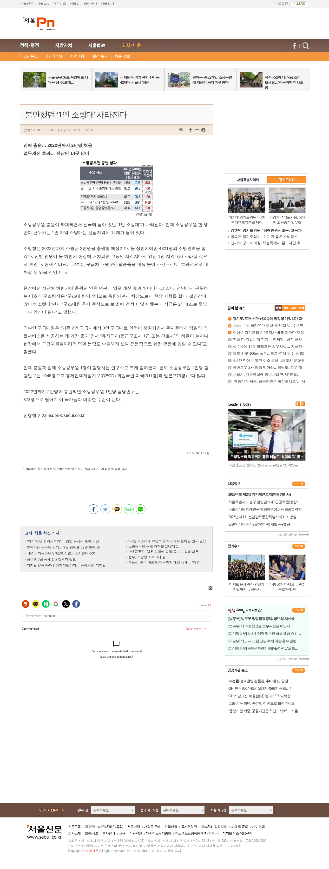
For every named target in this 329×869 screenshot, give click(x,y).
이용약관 (135, 833)
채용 (122, 833)
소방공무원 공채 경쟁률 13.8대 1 (153, 546)
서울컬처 (107, 3)
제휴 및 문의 (239, 827)
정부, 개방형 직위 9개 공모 (148, 557)
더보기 (298, 483)
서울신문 (26, 3)
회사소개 (74, 833)
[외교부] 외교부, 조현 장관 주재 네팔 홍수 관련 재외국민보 (271, 641)
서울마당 (133, 827)
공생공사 (90, 3)
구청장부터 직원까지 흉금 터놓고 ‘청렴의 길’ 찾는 (266, 457)
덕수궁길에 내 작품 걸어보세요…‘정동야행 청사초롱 (284, 82)
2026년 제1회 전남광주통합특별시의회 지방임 (262, 517)
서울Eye (43, 3)
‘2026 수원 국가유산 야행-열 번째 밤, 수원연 (268, 325)
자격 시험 (78, 56)
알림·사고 (91, 833)
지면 (102, 827)
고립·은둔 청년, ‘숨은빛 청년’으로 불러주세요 (261, 703)
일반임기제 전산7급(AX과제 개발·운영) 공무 (260, 524)
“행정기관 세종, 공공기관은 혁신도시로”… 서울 (263, 711)
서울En (75, 3)
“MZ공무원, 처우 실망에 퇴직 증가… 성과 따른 (163, 552)
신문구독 (74, 827)
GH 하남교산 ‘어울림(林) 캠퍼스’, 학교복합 (259, 696)
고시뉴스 (30, 56)
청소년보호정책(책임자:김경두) (196, 833)
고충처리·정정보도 (214, 827)
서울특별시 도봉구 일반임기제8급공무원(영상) (262, 502)
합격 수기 (100, 56)
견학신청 (170, 827)
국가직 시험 (54, 56)
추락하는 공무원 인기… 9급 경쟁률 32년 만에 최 (63, 547)
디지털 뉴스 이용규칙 (237, 833)
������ (298, 546)
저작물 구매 (152, 827)
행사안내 (108, 833)
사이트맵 (258, 827)
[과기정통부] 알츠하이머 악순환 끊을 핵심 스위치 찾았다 (270, 633)
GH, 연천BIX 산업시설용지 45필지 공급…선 (260, 688)
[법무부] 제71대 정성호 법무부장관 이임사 (259, 626)
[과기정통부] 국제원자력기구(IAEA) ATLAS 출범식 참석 (268, 648)
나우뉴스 (59, 3)
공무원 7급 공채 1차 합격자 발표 (51, 559)
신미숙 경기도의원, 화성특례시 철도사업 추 (266, 243)
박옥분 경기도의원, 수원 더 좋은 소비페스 (264, 236)
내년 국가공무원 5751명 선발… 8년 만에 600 (61, 553)
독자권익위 (189, 827)
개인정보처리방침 (158, 833)
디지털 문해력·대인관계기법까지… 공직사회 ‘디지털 (66, 565)
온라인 (110, 827)
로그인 (283, 3)
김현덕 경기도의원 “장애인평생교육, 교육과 (266, 230)
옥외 (119, 827)
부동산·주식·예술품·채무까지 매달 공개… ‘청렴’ (164, 562)
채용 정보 (122, 56)
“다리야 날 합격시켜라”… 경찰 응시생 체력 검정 (63, 541)
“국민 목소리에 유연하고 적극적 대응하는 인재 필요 (167, 541)
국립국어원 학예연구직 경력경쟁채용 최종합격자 (264, 509)
